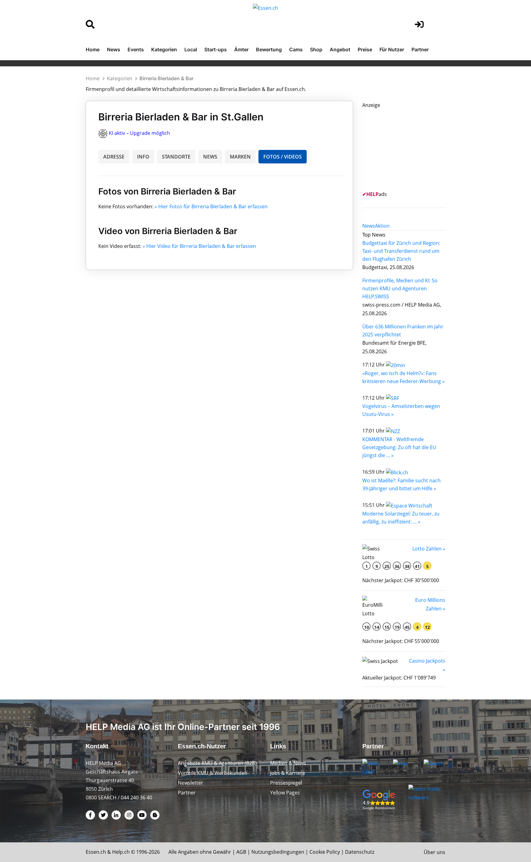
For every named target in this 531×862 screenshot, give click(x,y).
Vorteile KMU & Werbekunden (212, 773)
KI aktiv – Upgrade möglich (139, 133)
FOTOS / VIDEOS (282, 156)
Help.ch (121, 851)
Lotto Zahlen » (428, 548)
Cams (296, 49)
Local (190, 49)
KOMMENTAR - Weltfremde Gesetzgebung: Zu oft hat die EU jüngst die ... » (399, 447)
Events (136, 49)
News (113, 49)
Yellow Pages (285, 792)
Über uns (434, 852)
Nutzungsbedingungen (277, 851)
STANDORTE (176, 156)
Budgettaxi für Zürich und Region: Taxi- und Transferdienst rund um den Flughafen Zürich (401, 251)
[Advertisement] (408, 147)
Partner (420, 49)
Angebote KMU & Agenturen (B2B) (217, 763)
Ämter (241, 49)
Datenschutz (359, 851)
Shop (316, 49)
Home (93, 49)
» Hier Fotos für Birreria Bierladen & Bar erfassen (211, 206)
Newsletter (190, 782)
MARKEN (240, 156)
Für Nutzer (392, 49)
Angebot (340, 49)
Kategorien (164, 49)
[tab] (368, 225)
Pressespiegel (286, 782)
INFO (143, 156)
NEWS (210, 156)
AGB (241, 851)
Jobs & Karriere (287, 773)
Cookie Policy (324, 851)
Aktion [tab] (382, 225)
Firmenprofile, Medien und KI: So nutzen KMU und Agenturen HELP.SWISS (400, 288)
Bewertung (269, 49)
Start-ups (215, 49)
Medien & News (288, 763)
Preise (365, 49)
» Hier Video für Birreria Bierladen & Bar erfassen (199, 246)
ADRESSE (113, 156)
